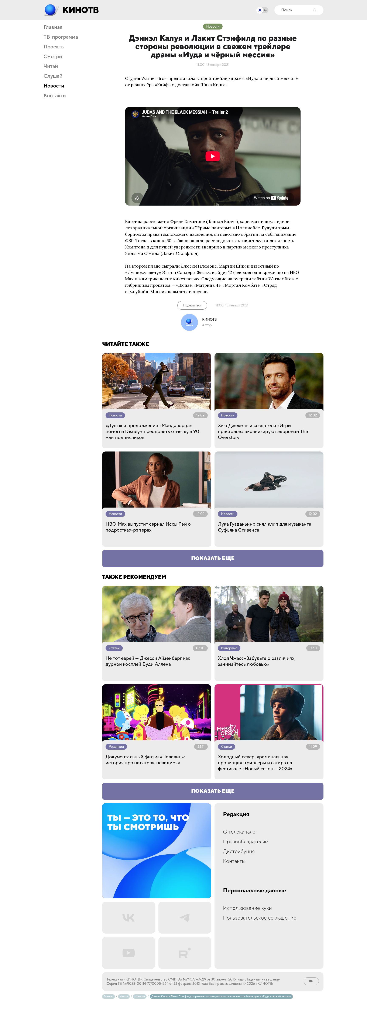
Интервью (229, 648)
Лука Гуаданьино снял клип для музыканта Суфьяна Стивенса (264, 527)
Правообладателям (245, 841)
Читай (51, 66)
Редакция (236, 814)
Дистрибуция (239, 851)
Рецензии (116, 747)
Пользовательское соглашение (259, 918)
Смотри (53, 56)
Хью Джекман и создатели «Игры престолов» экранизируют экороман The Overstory (263, 431)
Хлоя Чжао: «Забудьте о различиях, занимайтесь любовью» (256, 661)
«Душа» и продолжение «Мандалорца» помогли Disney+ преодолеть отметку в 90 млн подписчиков (152, 431)
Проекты (54, 47)
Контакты (55, 96)
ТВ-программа (61, 37)
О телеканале (239, 832)
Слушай (53, 76)
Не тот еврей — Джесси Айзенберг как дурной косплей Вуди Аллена (148, 661)
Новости (54, 86)
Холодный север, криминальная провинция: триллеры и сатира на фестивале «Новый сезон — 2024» (255, 763)
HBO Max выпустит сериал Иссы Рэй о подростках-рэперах (148, 527)
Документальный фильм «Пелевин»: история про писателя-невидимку (145, 760)
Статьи (114, 648)
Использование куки (247, 908)
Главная (53, 27)
